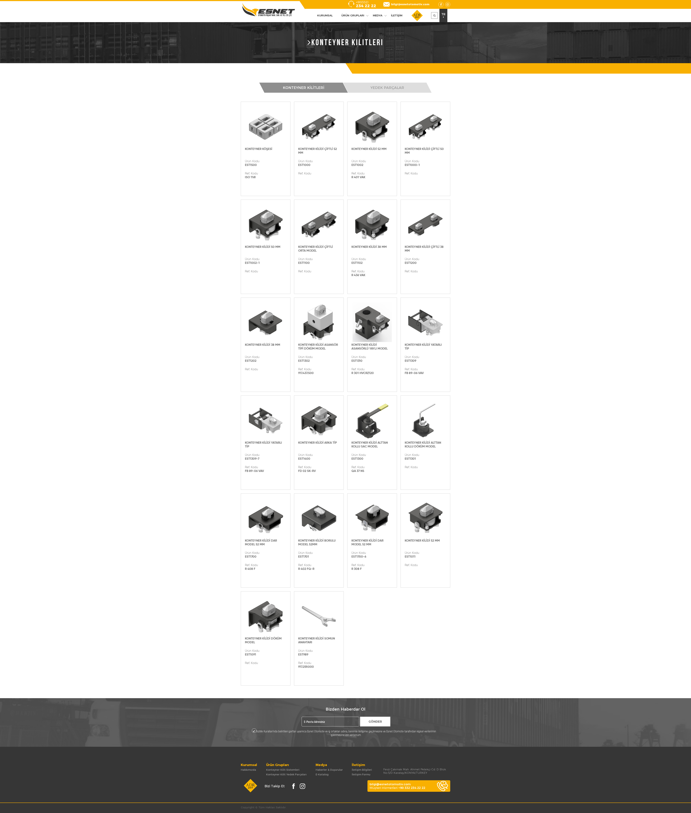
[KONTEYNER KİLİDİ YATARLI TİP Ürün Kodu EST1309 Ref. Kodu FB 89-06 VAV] (425, 322)
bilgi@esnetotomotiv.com (410, 4)
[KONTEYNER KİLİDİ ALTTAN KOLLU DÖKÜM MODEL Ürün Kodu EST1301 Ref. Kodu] (425, 420)
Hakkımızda (248, 769)
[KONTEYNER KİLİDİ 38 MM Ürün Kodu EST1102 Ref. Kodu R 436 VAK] (372, 224)
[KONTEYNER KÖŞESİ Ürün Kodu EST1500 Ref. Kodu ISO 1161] (265, 126)
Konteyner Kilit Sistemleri (282, 769)
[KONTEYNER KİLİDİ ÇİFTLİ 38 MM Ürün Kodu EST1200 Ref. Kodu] (425, 224)
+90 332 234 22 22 (411, 788)
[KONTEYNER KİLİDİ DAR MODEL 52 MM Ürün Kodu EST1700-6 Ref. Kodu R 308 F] (372, 518)
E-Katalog (322, 774)
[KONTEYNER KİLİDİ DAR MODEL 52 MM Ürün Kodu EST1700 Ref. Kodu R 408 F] (265, 518)
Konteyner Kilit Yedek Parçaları (286, 774)
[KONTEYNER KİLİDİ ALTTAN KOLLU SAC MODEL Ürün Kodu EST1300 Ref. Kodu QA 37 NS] (372, 420)
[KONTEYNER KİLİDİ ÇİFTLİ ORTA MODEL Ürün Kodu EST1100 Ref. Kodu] (319, 224)
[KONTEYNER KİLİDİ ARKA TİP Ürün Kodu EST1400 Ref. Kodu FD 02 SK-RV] (319, 420)
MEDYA (377, 15)
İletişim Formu (361, 774)
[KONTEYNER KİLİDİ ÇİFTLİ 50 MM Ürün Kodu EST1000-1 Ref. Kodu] (425, 126)
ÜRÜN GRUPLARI (352, 15)
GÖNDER (375, 721)
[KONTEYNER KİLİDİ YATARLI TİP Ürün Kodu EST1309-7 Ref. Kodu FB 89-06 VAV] (265, 420)
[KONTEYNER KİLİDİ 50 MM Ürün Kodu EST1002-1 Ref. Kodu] (265, 224)
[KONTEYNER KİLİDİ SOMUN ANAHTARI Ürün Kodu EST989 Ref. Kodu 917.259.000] (319, 616)
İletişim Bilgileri (362, 769)
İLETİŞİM (396, 15)
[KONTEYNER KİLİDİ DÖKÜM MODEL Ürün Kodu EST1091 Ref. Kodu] (265, 616)
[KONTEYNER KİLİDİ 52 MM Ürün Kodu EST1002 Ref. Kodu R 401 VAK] (372, 126)
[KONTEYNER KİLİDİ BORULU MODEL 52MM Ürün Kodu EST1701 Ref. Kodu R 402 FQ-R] (319, 518)
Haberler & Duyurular (329, 769)
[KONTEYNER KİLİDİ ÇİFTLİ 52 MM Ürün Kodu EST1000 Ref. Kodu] (319, 126)
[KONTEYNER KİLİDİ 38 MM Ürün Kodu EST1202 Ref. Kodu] (265, 322)
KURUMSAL (325, 15)
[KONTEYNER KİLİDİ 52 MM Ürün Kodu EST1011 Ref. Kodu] (425, 518)
